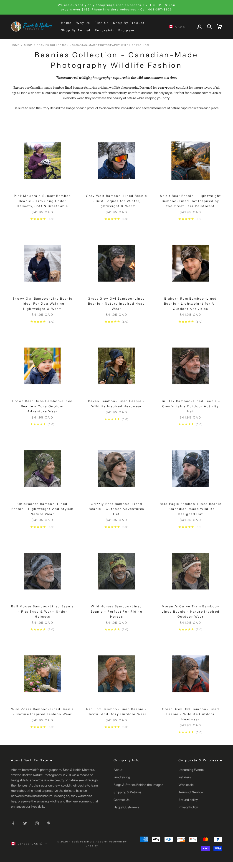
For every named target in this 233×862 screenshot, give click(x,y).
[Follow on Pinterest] (48, 823)
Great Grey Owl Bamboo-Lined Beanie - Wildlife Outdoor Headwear (190, 714)
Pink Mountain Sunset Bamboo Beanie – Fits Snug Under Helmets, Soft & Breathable (42, 201)
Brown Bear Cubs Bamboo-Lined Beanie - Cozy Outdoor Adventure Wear (42, 406)
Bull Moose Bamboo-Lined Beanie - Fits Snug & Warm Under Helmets (42, 611)
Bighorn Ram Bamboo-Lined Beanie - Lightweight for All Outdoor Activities (190, 304)
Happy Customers (126, 807)
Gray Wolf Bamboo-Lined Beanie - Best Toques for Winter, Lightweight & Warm (116, 201)
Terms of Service (190, 792)
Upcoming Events (191, 770)
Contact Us (121, 800)
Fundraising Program (114, 30)
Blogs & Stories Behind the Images (138, 785)
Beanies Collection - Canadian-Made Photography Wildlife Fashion (93, 45)
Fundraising (122, 777)
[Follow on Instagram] (37, 823)
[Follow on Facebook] (13, 823)
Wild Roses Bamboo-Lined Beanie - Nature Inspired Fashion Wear (42, 711)
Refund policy (188, 800)
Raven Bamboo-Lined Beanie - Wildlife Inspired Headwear (116, 403)
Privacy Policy (188, 807)
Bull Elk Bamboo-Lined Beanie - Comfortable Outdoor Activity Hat (190, 406)
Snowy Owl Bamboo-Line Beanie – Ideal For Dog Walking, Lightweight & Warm (43, 304)
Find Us (102, 23)
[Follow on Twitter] (25, 823)
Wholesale (186, 785)
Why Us (83, 23)
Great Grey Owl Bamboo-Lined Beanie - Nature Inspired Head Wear (116, 304)
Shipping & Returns (127, 792)
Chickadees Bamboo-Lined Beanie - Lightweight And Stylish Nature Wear (42, 509)
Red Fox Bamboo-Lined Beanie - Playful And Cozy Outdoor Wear (116, 711)
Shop (28, 45)
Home (66, 23)
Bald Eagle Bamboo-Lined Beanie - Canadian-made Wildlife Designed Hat (190, 509)
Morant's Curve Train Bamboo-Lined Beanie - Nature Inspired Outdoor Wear (190, 611)
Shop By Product (129, 23)
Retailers (184, 777)
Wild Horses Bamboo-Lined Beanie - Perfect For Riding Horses (116, 611)
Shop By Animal (75, 30)
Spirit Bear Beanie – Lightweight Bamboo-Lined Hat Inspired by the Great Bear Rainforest (190, 201)
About (118, 770)
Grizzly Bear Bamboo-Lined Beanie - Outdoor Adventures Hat (116, 509)
